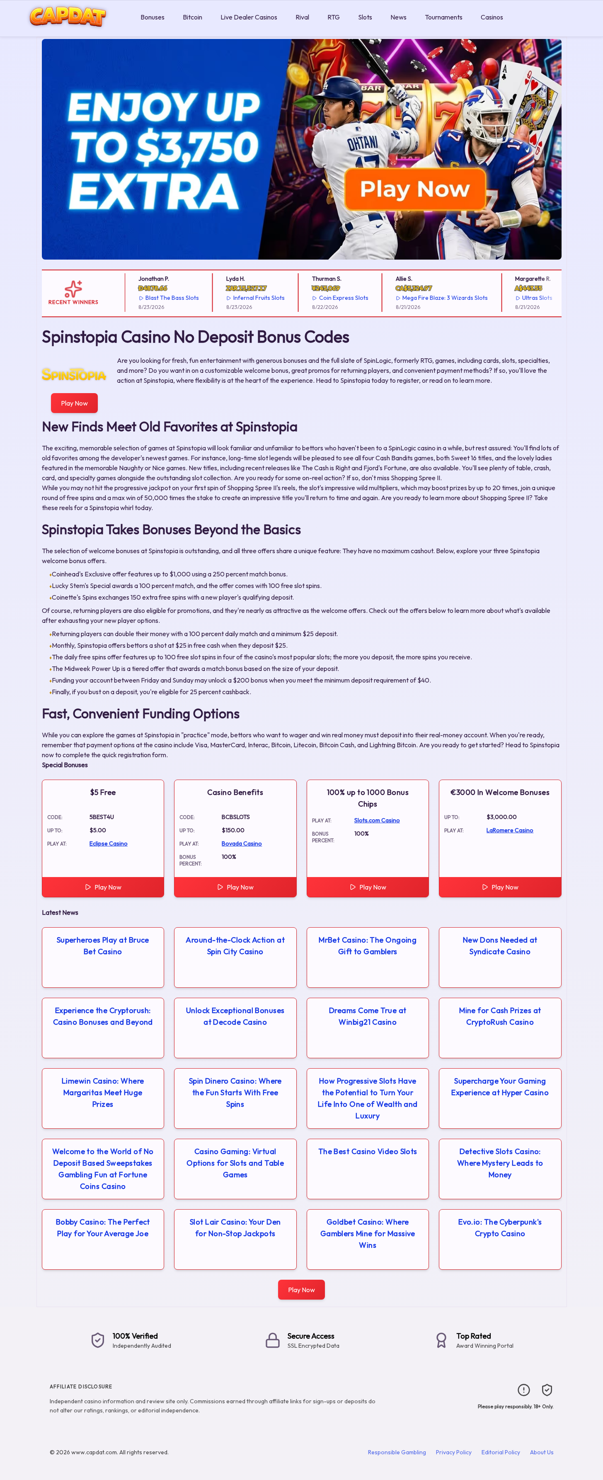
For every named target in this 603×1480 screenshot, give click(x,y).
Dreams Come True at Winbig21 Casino (368, 1016)
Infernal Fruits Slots (247, 297)
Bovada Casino (242, 843)
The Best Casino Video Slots (367, 1151)
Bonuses (152, 17)
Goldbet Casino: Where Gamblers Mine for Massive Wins (367, 1233)
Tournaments (444, 17)
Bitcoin (192, 17)
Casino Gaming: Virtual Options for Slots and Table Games (235, 1163)
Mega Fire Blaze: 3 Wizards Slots (433, 297)
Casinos (492, 17)
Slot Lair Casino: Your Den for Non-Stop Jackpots (235, 1227)
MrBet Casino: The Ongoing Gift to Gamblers (368, 945)
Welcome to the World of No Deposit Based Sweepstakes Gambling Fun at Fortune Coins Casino (103, 1169)
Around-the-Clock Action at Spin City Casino (235, 945)
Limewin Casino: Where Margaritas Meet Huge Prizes (103, 1092)
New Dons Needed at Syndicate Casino (500, 945)
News (398, 17)
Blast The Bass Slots (160, 297)
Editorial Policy (501, 1452)
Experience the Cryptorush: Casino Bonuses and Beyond (103, 1016)
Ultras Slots (526, 297)
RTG (333, 17)
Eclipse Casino (109, 843)
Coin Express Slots (332, 297)
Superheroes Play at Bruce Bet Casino (103, 945)
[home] (68, 30)
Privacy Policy (454, 1452)
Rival (302, 17)
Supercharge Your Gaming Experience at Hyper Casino (500, 1086)
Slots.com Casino (377, 820)
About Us (542, 1452)
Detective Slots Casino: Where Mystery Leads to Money (500, 1163)
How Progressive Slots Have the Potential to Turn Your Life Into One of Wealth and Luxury (368, 1098)
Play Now (74, 403)
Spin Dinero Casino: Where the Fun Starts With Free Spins (235, 1092)
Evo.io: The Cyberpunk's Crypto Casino (500, 1227)
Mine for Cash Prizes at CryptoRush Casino (500, 1016)
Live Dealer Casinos (248, 17)
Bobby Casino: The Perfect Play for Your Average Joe (103, 1227)
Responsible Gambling (397, 1452)
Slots (365, 17)
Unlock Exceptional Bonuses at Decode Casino (235, 1016)
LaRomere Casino (510, 830)
